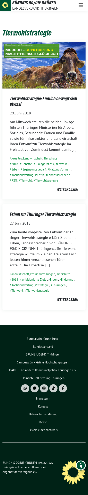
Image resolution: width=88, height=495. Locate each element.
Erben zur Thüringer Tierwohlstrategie (43, 214)
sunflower (34, 467)
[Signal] (34, 388)
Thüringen (58, 285)
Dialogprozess (44, 164)
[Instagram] (44, 388)
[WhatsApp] (25, 388)
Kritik (40, 175)
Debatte (26, 164)
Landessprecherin (58, 175)
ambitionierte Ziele (33, 279)
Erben (15, 169)
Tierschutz (50, 158)
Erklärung (67, 279)
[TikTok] (53, 388)
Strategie (43, 285)
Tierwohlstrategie (46, 180)
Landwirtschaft (32, 158)
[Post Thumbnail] (44, 64)
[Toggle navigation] (81, 5)
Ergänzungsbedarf (34, 169)
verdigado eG (28, 472)
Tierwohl (26, 180)
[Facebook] (63, 388)
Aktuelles (16, 158)
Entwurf (62, 164)
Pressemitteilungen (42, 274)
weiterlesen (67, 189)
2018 (14, 164)
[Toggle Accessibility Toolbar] (81, 465)
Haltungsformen (59, 169)
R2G (14, 180)
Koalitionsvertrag (22, 175)
